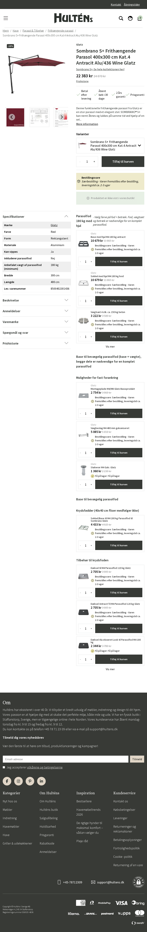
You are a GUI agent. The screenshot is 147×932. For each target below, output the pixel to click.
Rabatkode (47, 843)
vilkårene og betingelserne (45, 767)
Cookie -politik (122, 857)
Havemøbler (11, 826)
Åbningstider (132, 4)
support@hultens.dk (104, 729)
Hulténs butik (49, 810)
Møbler (7, 810)
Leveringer (120, 818)
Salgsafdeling (49, 818)
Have (16, 30)
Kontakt (116, 4)
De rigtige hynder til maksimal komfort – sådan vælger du (89, 828)
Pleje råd (82, 841)
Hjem (6, 30)
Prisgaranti (47, 835)
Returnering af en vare (128, 865)
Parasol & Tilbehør (33, 30)
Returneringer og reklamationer (124, 828)
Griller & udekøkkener (17, 843)
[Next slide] (61, 117)
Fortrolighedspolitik (126, 848)
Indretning (10, 818)
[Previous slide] (12, 117)
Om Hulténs (48, 801)
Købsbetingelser (124, 810)
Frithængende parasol (61, 30)
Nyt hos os (10, 801)
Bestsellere (84, 801)
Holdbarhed (48, 826)
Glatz (79, 44)
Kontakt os (120, 801)
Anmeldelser (48, 852)
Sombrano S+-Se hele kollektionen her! (100, 69)
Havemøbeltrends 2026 (88, 812)
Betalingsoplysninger (127, 840)
